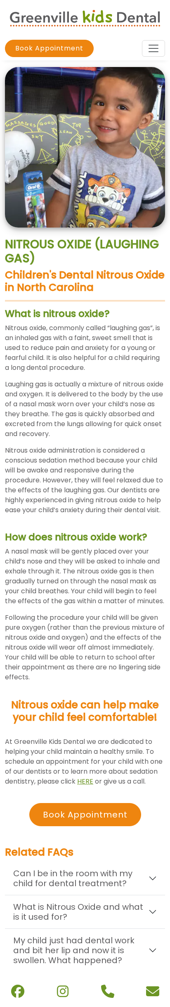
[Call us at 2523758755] (107, 994)
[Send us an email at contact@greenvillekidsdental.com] (152, 994)
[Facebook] (17, 993)
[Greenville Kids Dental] (85, 17)
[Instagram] (62, 993)
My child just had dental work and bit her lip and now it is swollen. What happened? (74, 950)
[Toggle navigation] (153, 48)
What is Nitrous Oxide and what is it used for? (78, 912)
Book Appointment (49, 48)
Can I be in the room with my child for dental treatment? (72, 878)
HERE (85, 781)
